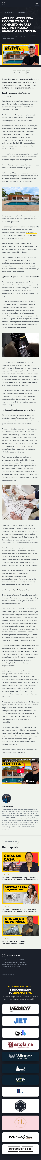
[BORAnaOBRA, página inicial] (3, 3)
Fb (23, 72)
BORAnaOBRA (31, 233)
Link (28, 72)
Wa (14, 72)
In (19, 72)
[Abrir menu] (37, 3)
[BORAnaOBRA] (20, 955)
